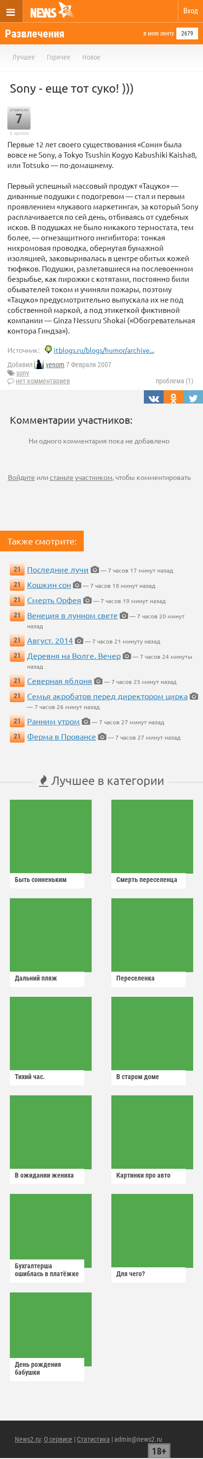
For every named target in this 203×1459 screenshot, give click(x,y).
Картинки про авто (143, 1175)
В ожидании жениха (44, 1175)
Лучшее (23, 57)
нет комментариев (43, 381)
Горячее (58, 57)
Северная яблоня (59, 680)
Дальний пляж (36, 978)
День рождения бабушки (38, 1368)
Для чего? (130, 1274)
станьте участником (81, 477)
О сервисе (58, 1439)
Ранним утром (53, 721)
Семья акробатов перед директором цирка (107, 696)
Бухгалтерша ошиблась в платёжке (47, 1270)
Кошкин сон (49, 584)
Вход (190, 10)
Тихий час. (30, 1077)
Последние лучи (58, 569)
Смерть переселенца (146, 879)
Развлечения (35, 34)
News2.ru (28, 1439)
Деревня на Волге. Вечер (74, 655)
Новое (91, 57)
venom (55, 365)
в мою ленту (158, 33)
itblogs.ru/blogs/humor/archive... (104, 349)
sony (22, 373)
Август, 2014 (50, 640)
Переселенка (135, 978)
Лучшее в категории (106, 780)
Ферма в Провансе (61, 736)
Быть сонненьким (41, 879)
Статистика (93, 1439)
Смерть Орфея (54, 600)
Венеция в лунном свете (72, 615)
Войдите (21, 477)
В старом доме (137, 1077)
